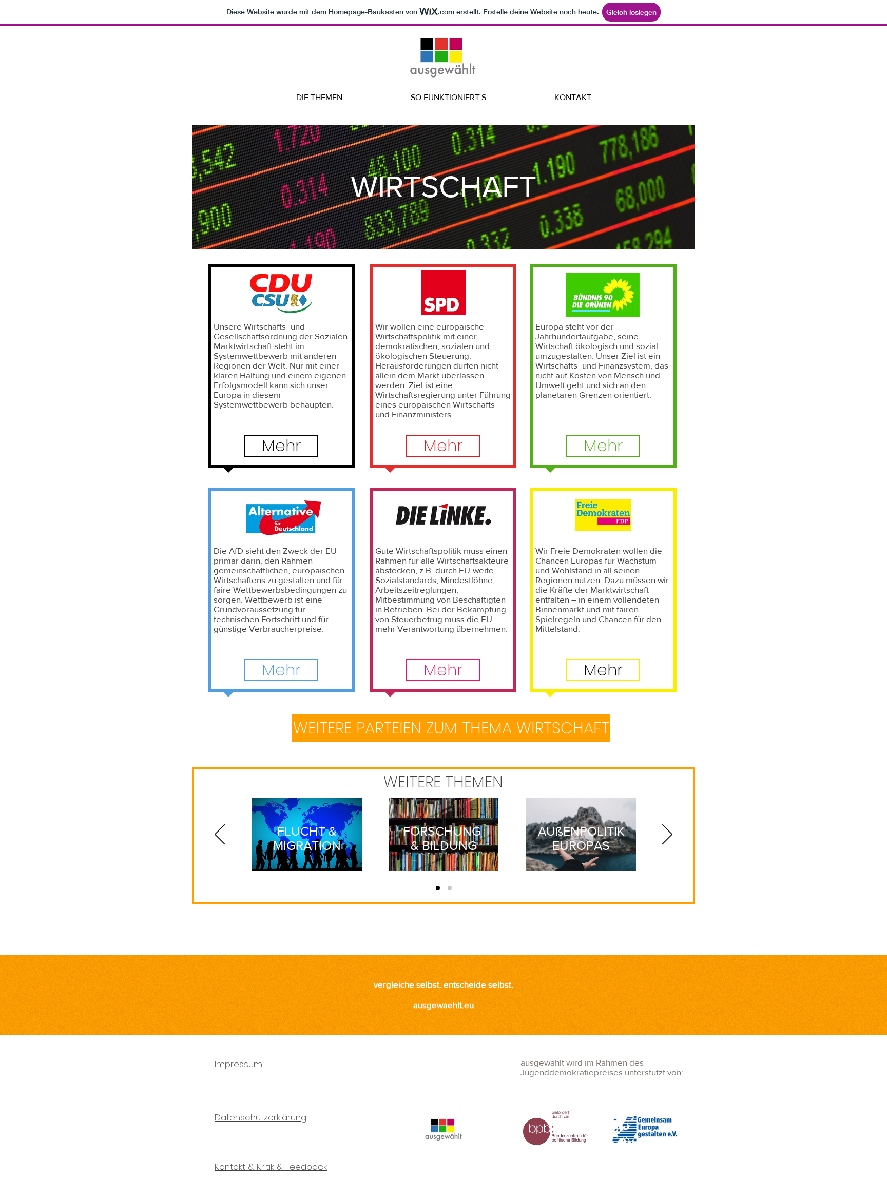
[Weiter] (667, 835)
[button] (281, 446)
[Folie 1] (438, 888)
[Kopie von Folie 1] (450, 888)
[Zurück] (220, 835)
